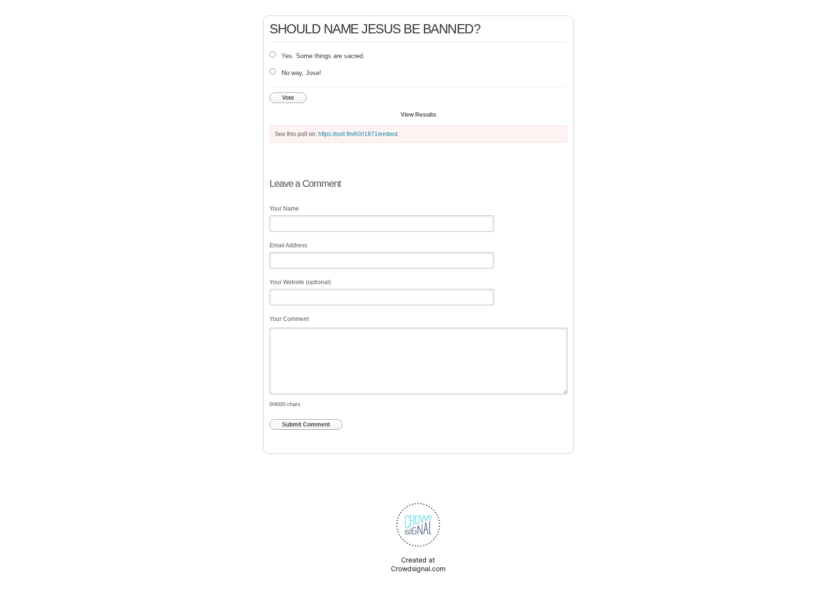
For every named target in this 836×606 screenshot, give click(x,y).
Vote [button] (288, 97)
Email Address (288, 245)
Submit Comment (306, 424)
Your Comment (289, 319)
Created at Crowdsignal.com (418, 564)
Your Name (284, 208)
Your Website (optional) (300, 282)
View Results (418, 114)
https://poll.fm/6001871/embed (358, 134)
